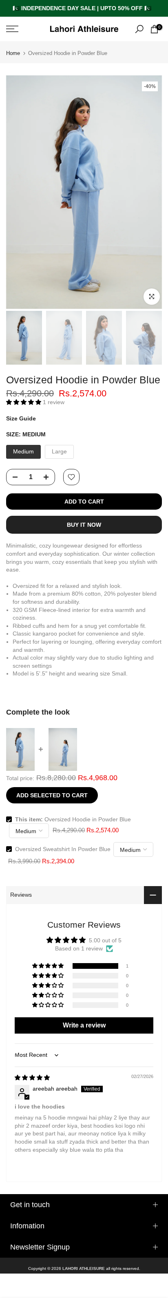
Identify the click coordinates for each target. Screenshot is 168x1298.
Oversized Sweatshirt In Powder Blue (63, 849)
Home (13, 53)
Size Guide (21, 418)
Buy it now (84, 524)
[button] (24, 402)
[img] (32, 1077)
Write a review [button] (84, 1025)
